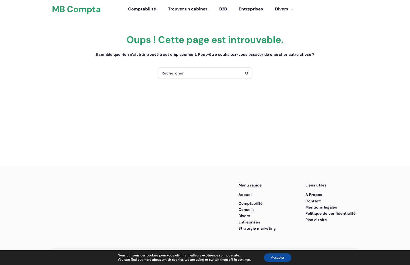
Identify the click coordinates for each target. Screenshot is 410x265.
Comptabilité (142, 9)
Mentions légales (321, 207)
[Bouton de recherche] (246, 73)
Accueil (245, 194)
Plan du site (316, 219)
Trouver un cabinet (187, 9)
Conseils (246, 209)
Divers (281, 9)
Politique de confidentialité (330, 213)
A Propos (313, 194)
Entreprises (251, 9)
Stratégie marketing (257, 228)
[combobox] (199, 73)
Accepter (277, 257)
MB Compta (76, 9)
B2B (223, 9)
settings (244, 260)
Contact (313, 201)
